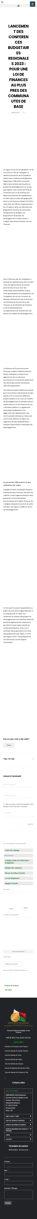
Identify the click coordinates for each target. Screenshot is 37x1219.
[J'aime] (23, 112)
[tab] (18, 1091)
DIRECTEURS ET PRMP (12, 1116)
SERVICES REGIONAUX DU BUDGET (16, 1125)
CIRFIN (8, 1135)
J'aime (9, 745)
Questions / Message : (11, 1188)
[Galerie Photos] (11, 901)
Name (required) (9, 784)
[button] (18, 5)
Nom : (6, 1170)
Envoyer (8, 1203)
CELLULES (9, 1139)
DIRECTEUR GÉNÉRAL (12, 1091)
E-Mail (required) (9, 795)
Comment (7, 813)
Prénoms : (7, 1161)
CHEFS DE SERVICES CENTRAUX (15, 1120)
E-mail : (6, 1179)
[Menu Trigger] (32, 4)
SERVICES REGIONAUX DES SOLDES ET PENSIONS (17, 1130)
